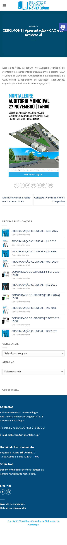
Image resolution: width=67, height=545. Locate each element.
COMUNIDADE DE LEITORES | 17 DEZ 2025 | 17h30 (36, 320)
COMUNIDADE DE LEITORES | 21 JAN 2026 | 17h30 (36, 297)
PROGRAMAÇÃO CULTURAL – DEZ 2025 (34, 331)
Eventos (33, 26)
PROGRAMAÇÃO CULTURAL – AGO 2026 (35, 231)
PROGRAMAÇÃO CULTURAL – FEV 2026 (34, 284)
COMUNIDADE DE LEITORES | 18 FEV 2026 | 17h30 (36, 273)
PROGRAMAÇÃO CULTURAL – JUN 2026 (34, 251)
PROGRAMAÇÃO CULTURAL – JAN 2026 (34, 307)
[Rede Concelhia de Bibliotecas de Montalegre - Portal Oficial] (34, 5)
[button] (63, 27)
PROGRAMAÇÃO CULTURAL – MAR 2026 (35, 261)
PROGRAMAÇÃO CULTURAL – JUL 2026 (34, 241)
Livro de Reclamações (12, 503)
